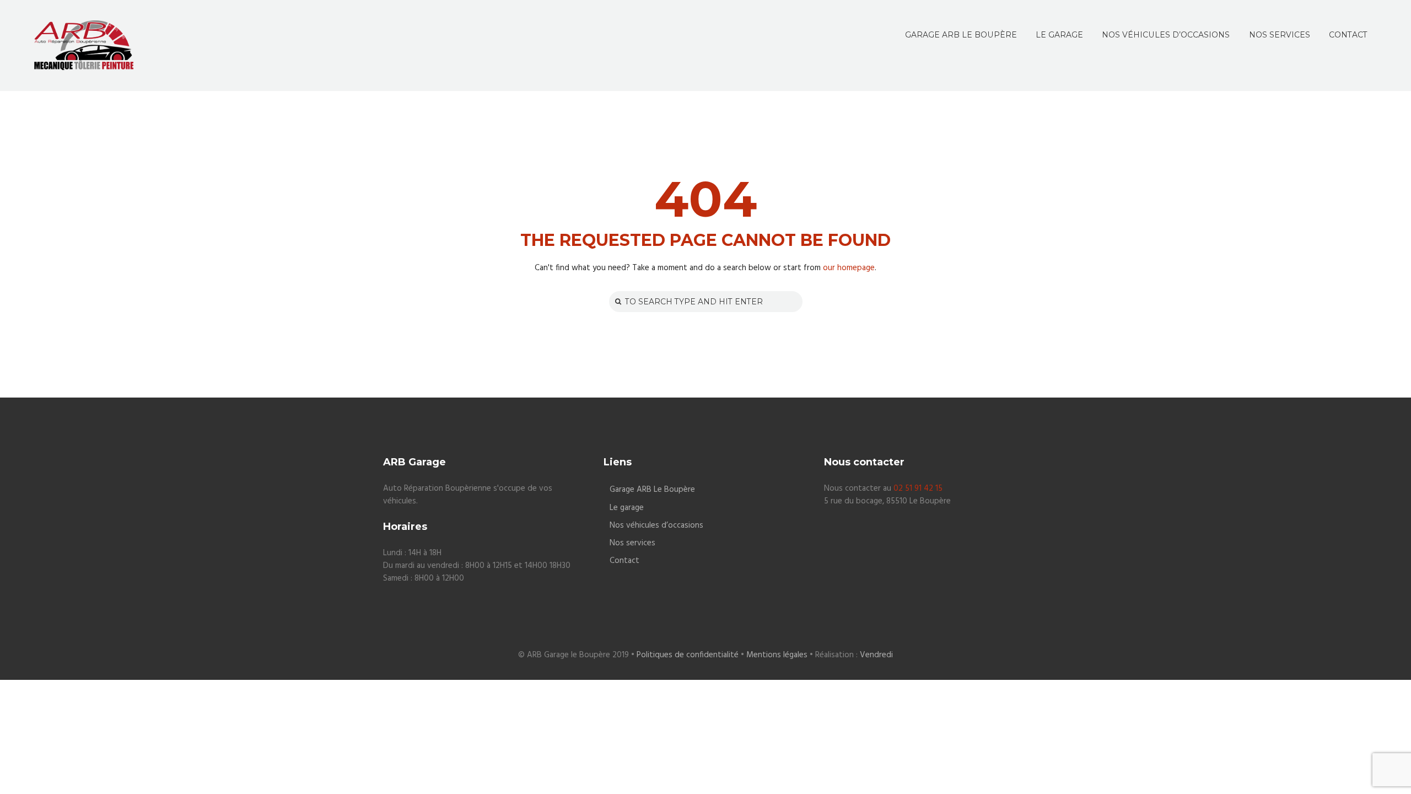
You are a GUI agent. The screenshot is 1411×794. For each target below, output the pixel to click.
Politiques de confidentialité (688, 655)
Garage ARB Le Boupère (652, 490)
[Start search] (616, 301)
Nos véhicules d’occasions (656, 525)
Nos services (632, 543)
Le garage (627, 508)
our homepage (849, 268)
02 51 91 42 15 (918, 488)
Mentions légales (776, 655)
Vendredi (876, 655)
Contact (624, 561)
